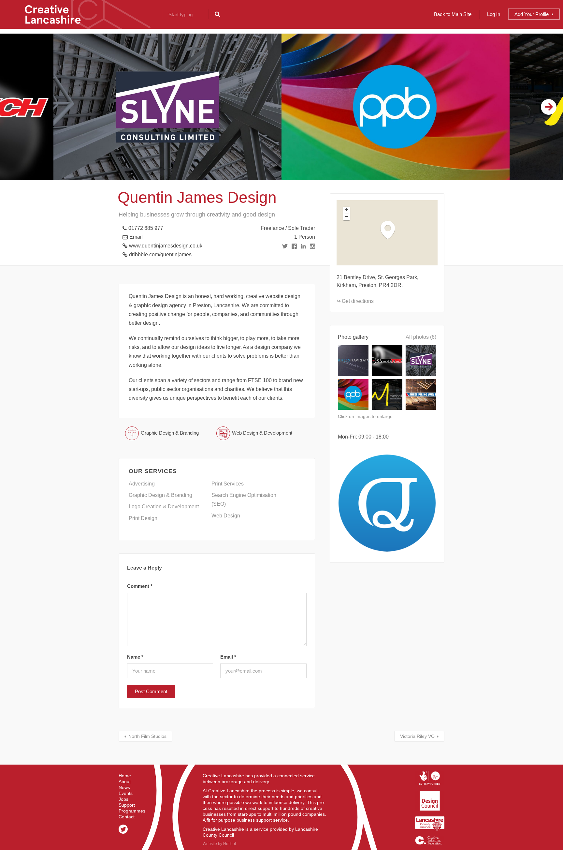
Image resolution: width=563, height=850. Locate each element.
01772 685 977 (145, 228)
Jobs (123, 799)
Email (136, 237)
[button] (391, 229)
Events (126, 793)
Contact (127, 816)
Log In (493, 14)
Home (125, 775)
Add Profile (531, 14)
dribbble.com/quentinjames (160, 254)
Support (127, 805)
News (124, 787)
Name (135, 657)
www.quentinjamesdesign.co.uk (165, 245)
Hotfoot (229, 844)
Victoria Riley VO (417, 736)
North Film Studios (147, 736)
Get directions (358, 301)
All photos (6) (421, 337)
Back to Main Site (452, 14)
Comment (139, 586)
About (125, 781)
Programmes (132, 810)
